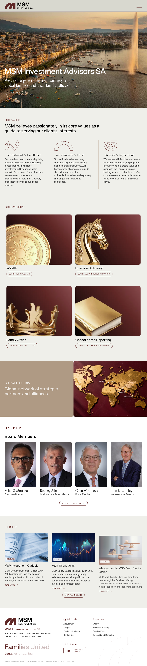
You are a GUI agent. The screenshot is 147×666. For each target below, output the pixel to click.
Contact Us (68, 635)
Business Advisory (101, 627)
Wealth (96, 624)
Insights (66, 627)
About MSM (68, 624)
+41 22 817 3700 (12, 636)
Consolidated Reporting (103, 635)
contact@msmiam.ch (31, 636)
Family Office (99, 631)
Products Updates (71, 631)
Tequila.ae (70, 661)
